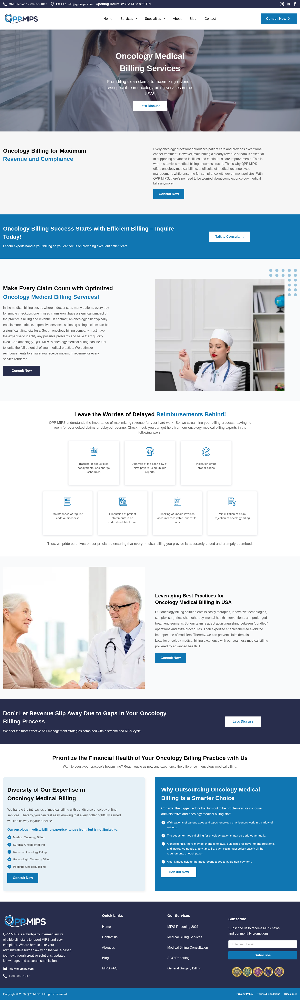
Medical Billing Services (184, 937)
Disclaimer (290, 994)
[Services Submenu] (137, 18)
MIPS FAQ (109, 968)
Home (107, 18)
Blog (193, 18)
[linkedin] (288, 4)
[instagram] (282, 4)
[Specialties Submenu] (165, 18)
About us (108, 947)
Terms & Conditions (268, 994)
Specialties (153, 18)
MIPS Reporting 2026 (183, 926)
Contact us (110, 937)
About (177, 18)
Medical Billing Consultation (187, 947)
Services (126, 18)
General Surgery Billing (184, 968)
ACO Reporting (178, 958)
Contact (210, 18)
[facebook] (295, 4)
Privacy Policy (245, 994)
